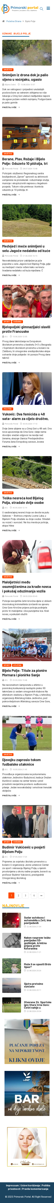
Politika (8, 409)
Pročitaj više (9, 107)
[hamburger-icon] (48, 8)
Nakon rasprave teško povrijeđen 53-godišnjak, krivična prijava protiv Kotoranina (37, 943)
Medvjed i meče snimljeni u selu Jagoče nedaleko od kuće (26, 248)
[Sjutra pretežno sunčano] (11, 985)
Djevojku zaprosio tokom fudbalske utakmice (21, 762)
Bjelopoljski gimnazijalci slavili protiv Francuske (26, 329)
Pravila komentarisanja (35, 1189)
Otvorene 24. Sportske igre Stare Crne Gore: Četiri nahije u (37, 1005)
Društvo (8, 70)
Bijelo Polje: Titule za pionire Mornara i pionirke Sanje (24, 672)
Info (26, 981)
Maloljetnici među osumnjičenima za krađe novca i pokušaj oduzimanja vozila (26, 586)
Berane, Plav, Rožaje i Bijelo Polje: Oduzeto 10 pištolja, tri (25, 161)
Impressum (12, 1185)
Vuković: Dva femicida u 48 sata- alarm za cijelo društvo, (25, 416)
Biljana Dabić (10, 84)
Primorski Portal (11, 169)
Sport (7, 322)
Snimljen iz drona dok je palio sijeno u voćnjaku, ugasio (25, 77)
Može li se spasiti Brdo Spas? (37, 966)
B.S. (6, 336)
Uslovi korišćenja (30, 1185)
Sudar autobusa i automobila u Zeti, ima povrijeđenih (37, 920)
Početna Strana (13, 21)
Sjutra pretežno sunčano (33, 985)
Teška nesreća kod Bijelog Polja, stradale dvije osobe (23, 500)
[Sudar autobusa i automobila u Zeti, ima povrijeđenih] (11, 920)
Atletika (17, 665)
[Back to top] (47, 1177)
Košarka (17, 322)
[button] (42, 9)
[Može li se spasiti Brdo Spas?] (11, 965)
